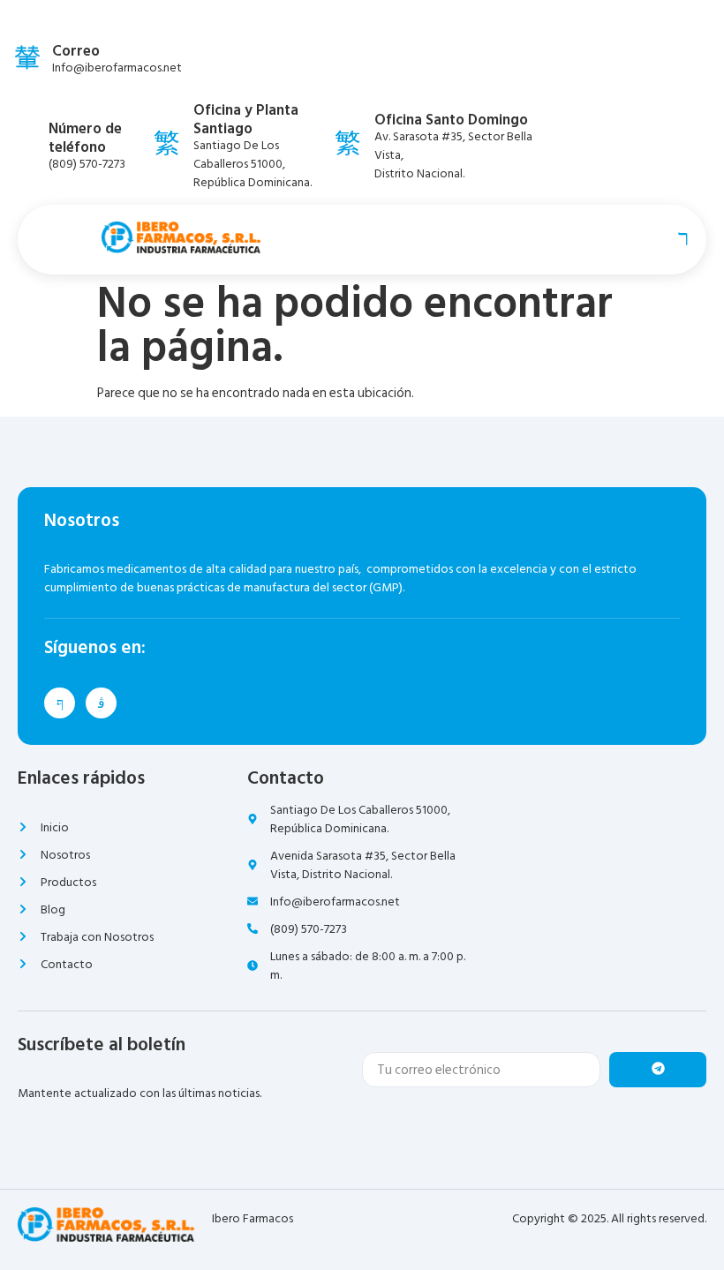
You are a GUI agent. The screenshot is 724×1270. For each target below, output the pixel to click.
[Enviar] (657, 1069)
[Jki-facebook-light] (59, 703)
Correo (76, 51)
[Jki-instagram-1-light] (101, 703)
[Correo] (27, 56)
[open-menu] (679, 237)
